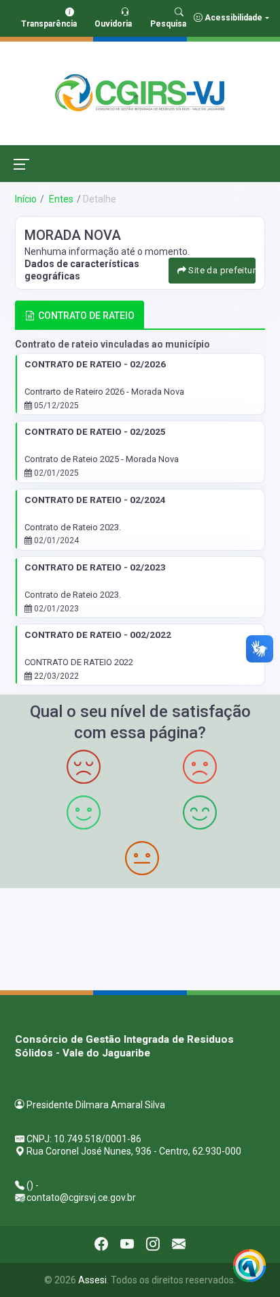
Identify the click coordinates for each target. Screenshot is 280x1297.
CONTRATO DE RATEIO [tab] (86, 315)
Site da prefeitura (221, 270)
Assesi (92, 1280)
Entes (60, 199)
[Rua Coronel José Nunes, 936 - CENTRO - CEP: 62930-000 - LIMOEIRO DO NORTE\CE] (140, 937)
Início (26, 199)
